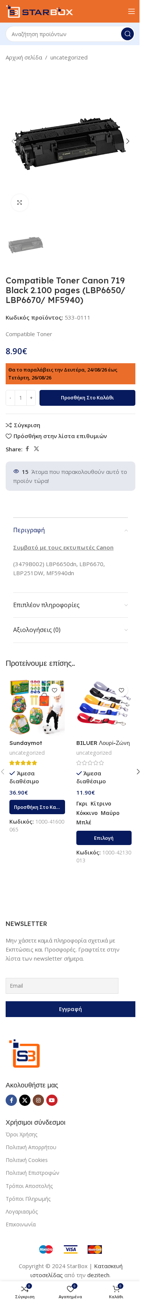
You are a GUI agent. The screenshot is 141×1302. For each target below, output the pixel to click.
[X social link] (36, 449)
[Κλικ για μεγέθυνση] (19, 202)
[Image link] (24, 1053)
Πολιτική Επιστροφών (32, 1172)
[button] (13, 141)
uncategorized (69, 57)
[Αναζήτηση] (127, 33)
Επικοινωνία (21, 1224)
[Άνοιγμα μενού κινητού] (131, 11)
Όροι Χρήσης (21, 1134)
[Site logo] (39, 10)
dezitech (98, 1275)
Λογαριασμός (22, 1211)
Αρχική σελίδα (24, 57)
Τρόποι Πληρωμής (28, 1198)
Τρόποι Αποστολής (29, 1185)
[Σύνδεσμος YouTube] (52, 1100)
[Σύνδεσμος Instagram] (38, 1100)
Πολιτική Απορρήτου (31, 1147)
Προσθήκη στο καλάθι (87, 397)
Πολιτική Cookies (27, 1159)
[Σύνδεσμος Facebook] (27, 449)
